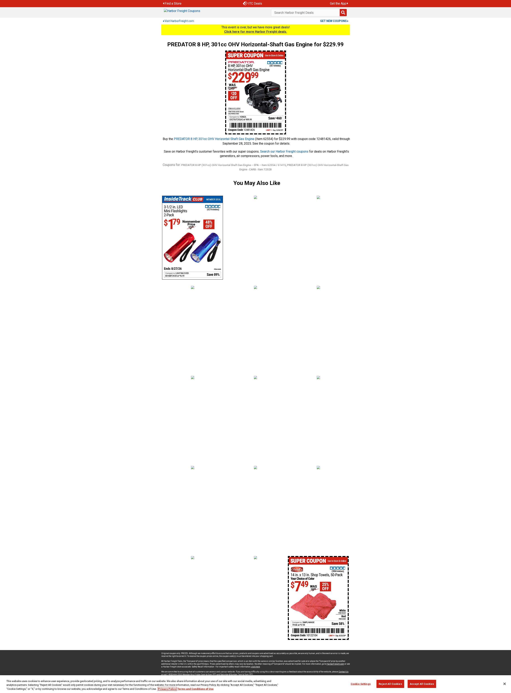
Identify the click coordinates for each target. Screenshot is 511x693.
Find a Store (173, 3)
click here (255, 667)
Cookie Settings (361, 683)
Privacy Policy (167, 688)
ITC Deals (255, 3)
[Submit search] (343, 12)
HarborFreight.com (335, 664)
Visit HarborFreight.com (179, 21)
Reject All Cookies (390, 683)
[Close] (504, 683)
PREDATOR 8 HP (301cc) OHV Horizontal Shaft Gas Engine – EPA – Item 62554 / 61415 (233, 165)
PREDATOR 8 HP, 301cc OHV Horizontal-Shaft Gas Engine (214, 139)
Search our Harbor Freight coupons (284, 151)
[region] (255, 684)
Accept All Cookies (422, 683)
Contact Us (344, 672)
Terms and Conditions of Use (195, 688)
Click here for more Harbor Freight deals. (255, 32)
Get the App (338, 3)
